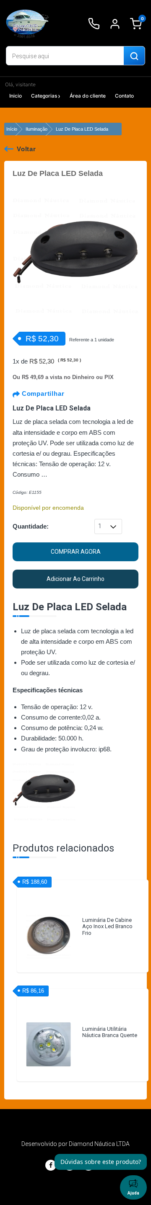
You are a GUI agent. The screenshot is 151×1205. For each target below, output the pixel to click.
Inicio (15, 96)
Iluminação (36, 129)
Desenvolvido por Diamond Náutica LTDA (75, 1143)
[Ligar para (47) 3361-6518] (94, 23)
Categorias (44, 96)
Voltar (26, 148)
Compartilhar (42, 393)
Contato (124, 96)
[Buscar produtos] (134, 56)
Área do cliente (88, 96)
